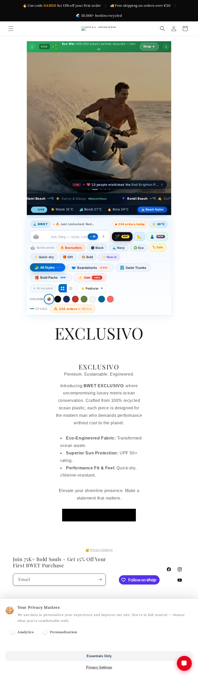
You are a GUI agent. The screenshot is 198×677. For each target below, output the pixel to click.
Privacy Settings (99, 667)
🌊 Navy (118, 248)
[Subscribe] (99, 579)
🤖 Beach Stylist (152, 209)
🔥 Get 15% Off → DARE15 (137, 153)
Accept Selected (99, 645)
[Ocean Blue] (101, 299)
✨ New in (109, 257)
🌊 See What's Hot (54, 153)
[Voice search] (103, 236)
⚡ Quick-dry (44, 257)
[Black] (57, 299)
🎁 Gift (68, 257)
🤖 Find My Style (92, 153)
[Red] (75, 299)
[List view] (71, 288)
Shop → (149, 46)
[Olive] (84, 299)
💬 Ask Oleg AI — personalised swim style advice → (101, 177)
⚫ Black (97, 248)
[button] (10, 28)
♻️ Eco (139, 248)
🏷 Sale (157, 247)
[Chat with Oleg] (184, 663)
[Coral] (110, 299)
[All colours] (49, 299)
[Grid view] (63, 288)
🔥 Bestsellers (71, 248)
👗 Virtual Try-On (99, 164)
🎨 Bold (87, 257)
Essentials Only (99, 656)
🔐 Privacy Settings (99, 550)
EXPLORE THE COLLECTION (99, 515)
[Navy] (66, 299)
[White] (92, 299)
